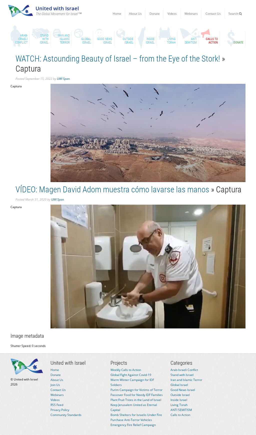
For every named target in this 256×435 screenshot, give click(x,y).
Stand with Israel (182, 375)
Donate (155, 14)
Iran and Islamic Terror (186, 380)
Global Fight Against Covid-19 (130, 375)
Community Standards (66, 415)
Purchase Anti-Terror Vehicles (131, 420)
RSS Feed (56, 405)
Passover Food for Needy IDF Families (136, 395)
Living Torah (179, 405)
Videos (172, 14)
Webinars (191, 14)
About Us (135, 14)
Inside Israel (178, 400)
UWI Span (63, 79)
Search (233, 14)
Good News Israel (182, 390)
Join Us (55, 385)
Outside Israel (180, 395)
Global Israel (179, 385)
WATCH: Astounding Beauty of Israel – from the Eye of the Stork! (118, 59)
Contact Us (213, 14)
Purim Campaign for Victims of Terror (136, 390)
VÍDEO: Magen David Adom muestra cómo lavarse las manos (112, 189)
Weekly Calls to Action (125, 370)
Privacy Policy (59, 410)
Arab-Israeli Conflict (184, 370)
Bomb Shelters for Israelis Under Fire (136, 415)
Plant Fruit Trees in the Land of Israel (135, 400)
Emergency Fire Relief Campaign (133, 425)
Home (117, 14)
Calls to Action (180, 415)
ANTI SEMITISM (181, 410)
